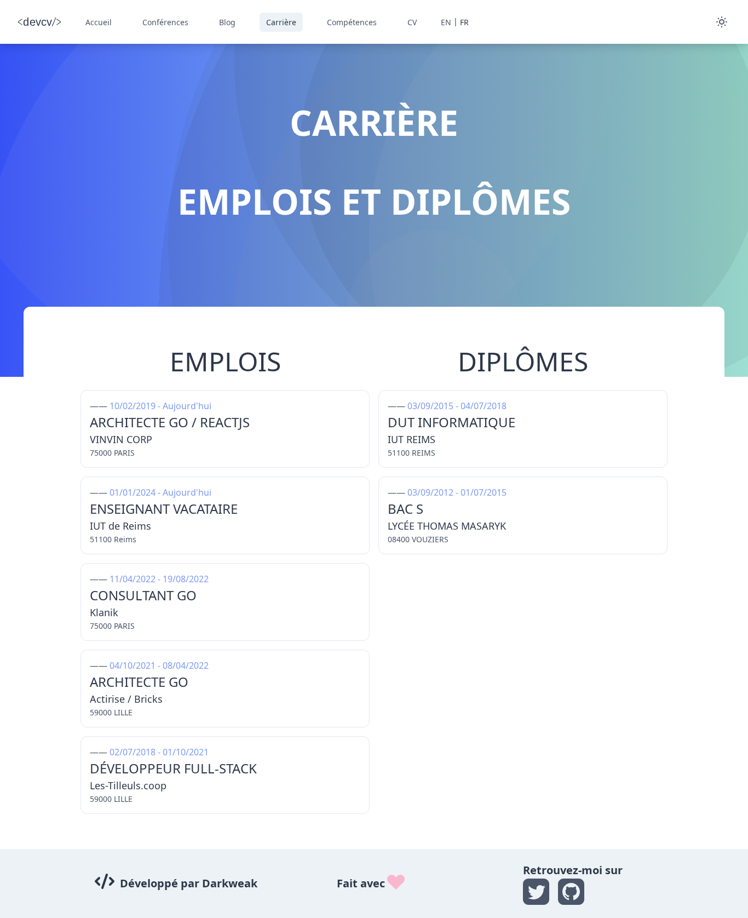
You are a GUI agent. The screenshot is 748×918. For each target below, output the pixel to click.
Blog (227, 22)
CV (412, 22)
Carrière (281, 22)
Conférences (165, 22)
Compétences (352, 22)
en (446, 22)
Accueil (98, 22)
